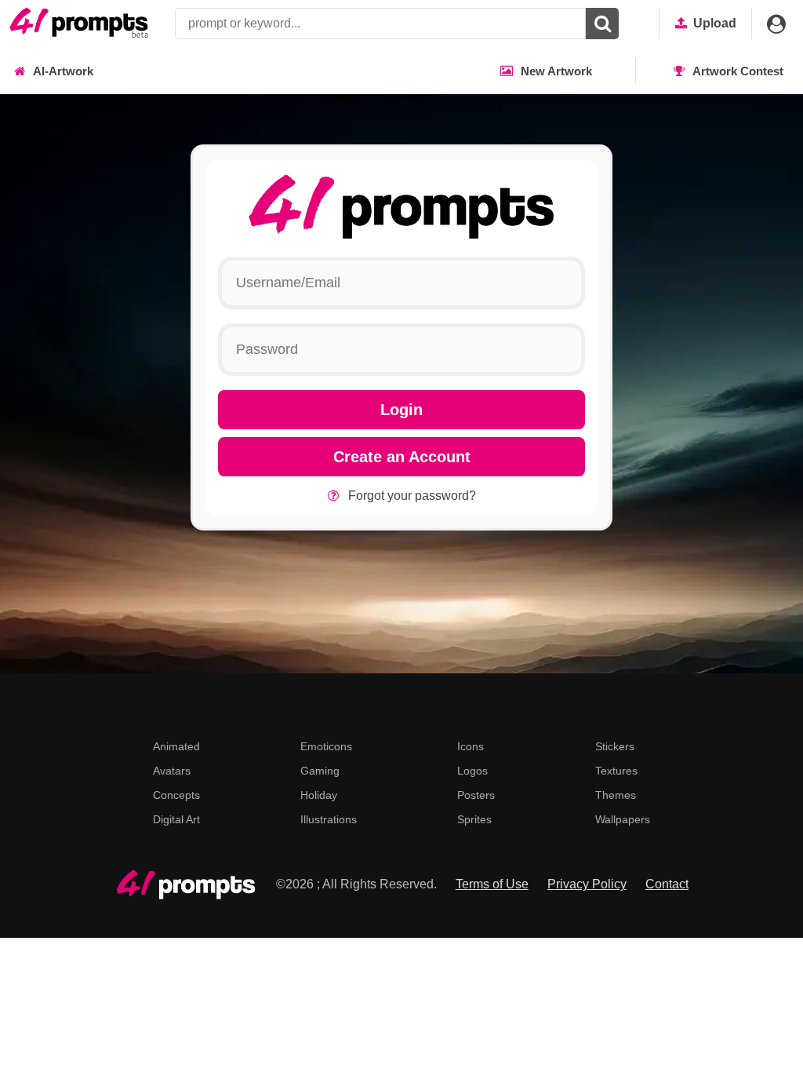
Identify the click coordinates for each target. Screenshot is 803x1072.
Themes (615, 795)
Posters (476, 795)
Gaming (320, 770)
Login (401, 409)
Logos (472, 770)
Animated (176, 746)
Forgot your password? (412, 495)
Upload (714, 23)
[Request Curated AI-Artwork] (79, 23)
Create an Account (402, 456)
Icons (470, 746)
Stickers (614, 746)
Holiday (318, 795)
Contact (667, 884)
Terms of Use (492, 884)
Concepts (176, 795)
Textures (616, 770)
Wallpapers (622, 819)
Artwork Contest (737, 71)
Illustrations (328, 819)
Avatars (172, 770)
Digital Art (176, 819)
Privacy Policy (587, 884)
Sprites (474, 819)
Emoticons (326, 746)
